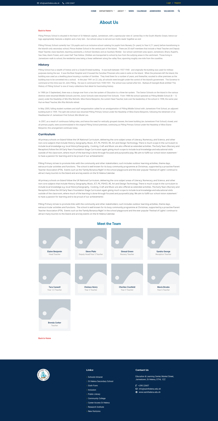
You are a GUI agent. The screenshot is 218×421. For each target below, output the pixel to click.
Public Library (94, 394)
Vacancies (169, 11)
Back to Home (44, 30)
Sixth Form (93, 385)
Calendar (142, 11)
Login (169, 3)
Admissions (155, 11)
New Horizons (94, 411)
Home (93, 11)
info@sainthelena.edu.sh (49, 3)
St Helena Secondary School (100, 381)
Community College (96, 398)
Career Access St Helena (99, 403)
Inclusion (92, 390)
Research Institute (96, 407)
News (131, 11)
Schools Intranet (95, 377)
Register (177, 3)
